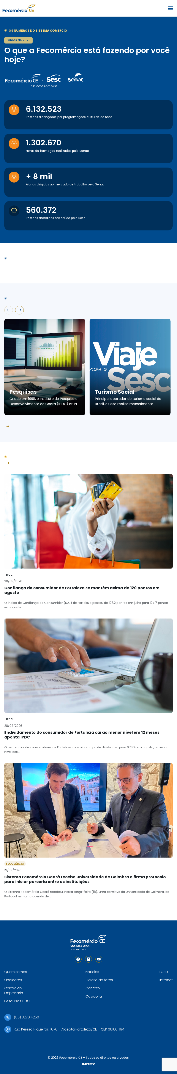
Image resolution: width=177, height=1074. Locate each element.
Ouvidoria (93, 996)
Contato (92, 988)
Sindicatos (13, 980)
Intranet (166, 980)
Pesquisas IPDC (17, 1001)
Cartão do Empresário (13, 990)
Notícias (92, 971)
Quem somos (15, 971)
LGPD (164, 971)
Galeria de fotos (99, 980)
